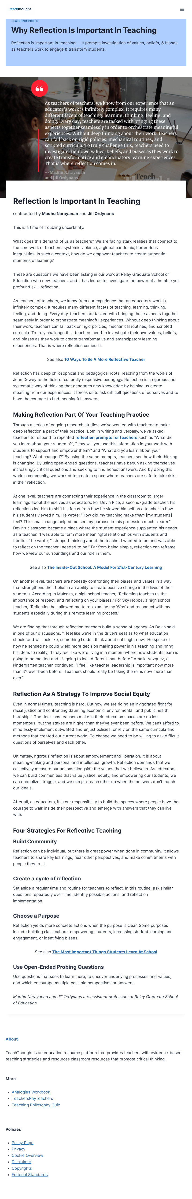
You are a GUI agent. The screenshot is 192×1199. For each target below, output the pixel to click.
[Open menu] (182, 9)
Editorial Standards (30, 1174)
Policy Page (22, 1142)
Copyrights (22, 1168)
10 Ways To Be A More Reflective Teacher (104, 359)
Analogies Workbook (31, 1092)
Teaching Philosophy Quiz (36, 1105)
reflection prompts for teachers (106, 437)
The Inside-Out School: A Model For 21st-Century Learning (104, 567)
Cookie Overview (27, 1155)
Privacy (18, 1149)
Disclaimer (21, 1161)
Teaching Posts (24, 21)
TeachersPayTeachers (32, 1098)
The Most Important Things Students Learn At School (104, 952)
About (12, 1039)
